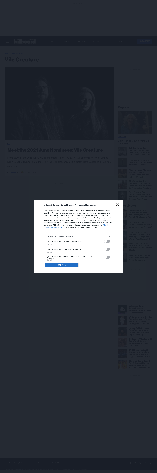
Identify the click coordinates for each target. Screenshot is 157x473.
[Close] (118, 205)
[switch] (107, 241)
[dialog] (78, 236)
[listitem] (78, 236)
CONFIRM (62, 265)
